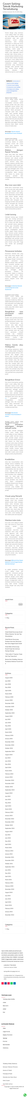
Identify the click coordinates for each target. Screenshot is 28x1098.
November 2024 (9, 745)
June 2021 (8, 870)
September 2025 (9, 713)
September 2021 (9, 867)
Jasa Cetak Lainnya (8, 1084)
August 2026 (8, 678)
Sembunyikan (16, 81)
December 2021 (9, 857)
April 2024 (8, 767)
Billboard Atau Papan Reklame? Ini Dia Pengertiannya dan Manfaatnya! (14, 562)
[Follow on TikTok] (2, 983)
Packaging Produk (7, 1073)
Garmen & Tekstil (7, 1070)
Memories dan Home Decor (10, 1077)
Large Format (6, 1031)
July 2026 (7, 681)
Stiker (4, 1028)
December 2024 (9, 742)
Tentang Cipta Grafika (9, 999)
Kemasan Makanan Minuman (10, 1067)
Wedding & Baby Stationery (10, 1063)
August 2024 (8, 754)
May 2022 (8, 841)
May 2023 (8, 803)
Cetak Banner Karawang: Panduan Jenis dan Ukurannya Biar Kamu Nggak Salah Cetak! (13, 641)
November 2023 (9, 783)
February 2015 (9, 908)
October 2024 (9, 748)
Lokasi (4, 1002)
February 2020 (9, 886)
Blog (21, 12)
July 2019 (7, 895)
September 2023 (9, 790)
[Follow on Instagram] (8, 983)
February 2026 (9, 697)
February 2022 (9, 851)
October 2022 (9, 825)
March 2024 (8, 771)
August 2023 (8, 793)
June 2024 (8, 761)
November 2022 (9, 822)
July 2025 (7, 719)
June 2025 (8, 722)
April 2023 (8, 806)
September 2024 (9, 751)
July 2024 (7, 758)
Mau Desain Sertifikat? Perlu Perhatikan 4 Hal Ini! (13, 414)
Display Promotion (7, 1035)
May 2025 (8, 726)
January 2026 (9, 700)
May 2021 (8, 873)
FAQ (4, 1012)
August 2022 (8, 831)
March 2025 (8, 732)
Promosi (5, 1041)
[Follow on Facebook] (5, 983)
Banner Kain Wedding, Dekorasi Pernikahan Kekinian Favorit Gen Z (14, 661)
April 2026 (8, 690)
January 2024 (9, 777)
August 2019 (8, 892)
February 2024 (9, 774)
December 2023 (9, 780)
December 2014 (9, 915)
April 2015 (8, 902)
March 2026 (8, 694)
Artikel (4, 1009)
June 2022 (8, 838)
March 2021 (8, 879)
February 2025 (9, 735)
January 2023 (9, 815)
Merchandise (6, 1044)
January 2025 (9, 738)
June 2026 (8, 684)
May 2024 (8, 764)
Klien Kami (5, 1005)
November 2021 (9, 860)
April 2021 (8, 876)
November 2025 (9, 706)
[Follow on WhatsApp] (11, 983)
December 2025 (9, 703)
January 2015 (9, 912)
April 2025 (8, 729)
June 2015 (8, 899)
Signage (5, 1038)
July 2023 (7, 796)
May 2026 (8, 687)
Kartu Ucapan (6, 1080)
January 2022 (9, 854)
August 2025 (8, 716)
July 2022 (7, 835)
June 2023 (8, 799)
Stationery (5, 1048)
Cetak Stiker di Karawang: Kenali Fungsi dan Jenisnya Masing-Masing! (12, 649)
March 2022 (8, 847)
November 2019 (9, 889)
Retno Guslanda (8, 12)
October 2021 (9, 863)
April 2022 (8, 844)
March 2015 (8, 905)
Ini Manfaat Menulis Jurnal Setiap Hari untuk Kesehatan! (13, 287)
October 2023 (9, 787)
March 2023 (8, 809)
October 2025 (9, 710)
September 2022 (9, 828)
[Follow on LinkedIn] (14, 983)
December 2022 (9, 819)
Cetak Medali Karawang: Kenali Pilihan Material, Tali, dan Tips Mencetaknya (13, 634)
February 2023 (9, 812)
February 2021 (9, 883)
